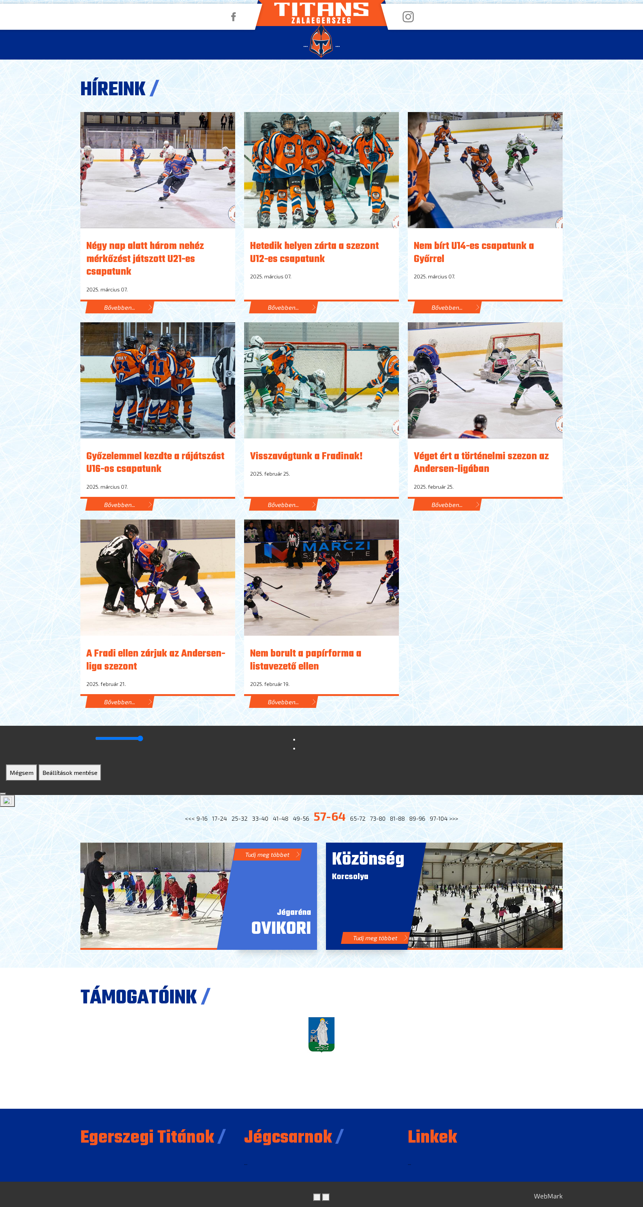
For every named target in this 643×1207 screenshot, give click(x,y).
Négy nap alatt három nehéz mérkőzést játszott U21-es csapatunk (145, 259)
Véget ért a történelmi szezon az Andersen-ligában (481, 463)
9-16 (202, 818)
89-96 (417, 818)
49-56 (301, 818)
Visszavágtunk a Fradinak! (306, 456)
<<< (190, 818)
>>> (453, 818)
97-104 (439, 818)
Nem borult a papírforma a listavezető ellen (305, 660)
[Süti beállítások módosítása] (7, 801)
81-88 (397, 818)
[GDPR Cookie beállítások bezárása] (3, 794)
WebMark (548, 1196)
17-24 (219, 818)
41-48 (280, 818)
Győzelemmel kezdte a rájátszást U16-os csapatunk (155, 463)
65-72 (357, 818)
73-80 (378, 818)
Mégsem (21, 772)
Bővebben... (120, 307)
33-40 (260, 818)
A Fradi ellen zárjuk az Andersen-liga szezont (155, 660)
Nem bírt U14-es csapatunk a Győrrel (474, 253)
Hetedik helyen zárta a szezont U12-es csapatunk (314, 253)
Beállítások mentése (69, 772)
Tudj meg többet (267, 854)
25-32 (239, 818)
